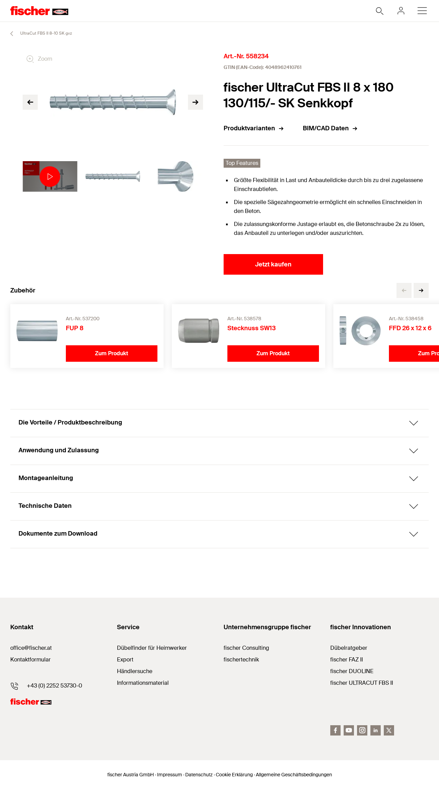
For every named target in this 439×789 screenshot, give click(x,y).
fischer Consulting (246, 647)
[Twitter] (389, 730)
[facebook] (335, 730)
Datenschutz (199, 775)
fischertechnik (241, 659)
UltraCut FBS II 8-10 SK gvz (45, 33)
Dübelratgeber (348, 647)
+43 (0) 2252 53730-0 (54, 685)
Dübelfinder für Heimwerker (152, 647)
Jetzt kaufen (273, 264)
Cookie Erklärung (234, 775)
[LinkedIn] (375, 730)
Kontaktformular (30, 659)
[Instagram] (362, 730)
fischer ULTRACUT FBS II (361, 682)
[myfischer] (401, 10)
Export (125, 659)
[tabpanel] (50, 176)
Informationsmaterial (143, 682)
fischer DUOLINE (351, 671)
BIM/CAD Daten (326, 128)
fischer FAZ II (346, 659)
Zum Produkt (111, 353)
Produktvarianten (249, 128)
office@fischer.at (31, 647)
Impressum (169, 775)
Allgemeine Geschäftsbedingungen (294, 775)
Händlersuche (134, 671)
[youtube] (349, 730)
